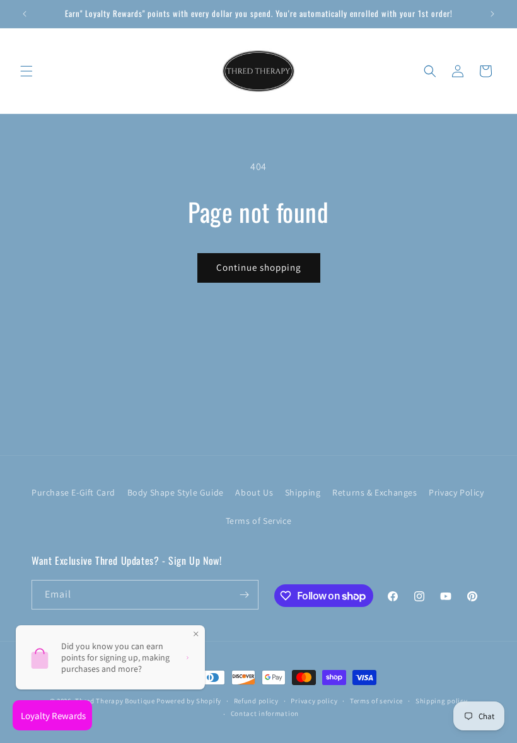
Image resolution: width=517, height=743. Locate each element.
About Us (254, 492)
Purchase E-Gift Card (73, 492)
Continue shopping (258, 267)
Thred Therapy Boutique (114, 700)
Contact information (265, 713)
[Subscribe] (244, 595)
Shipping (303, 492)
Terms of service (376, 700)
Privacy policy (314, 700)
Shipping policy (441, 700)
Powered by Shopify (188, 700)
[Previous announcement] (24, 14)
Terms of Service (259, 520)
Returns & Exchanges (374, 492)
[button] (26, 71)
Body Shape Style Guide (175, 492)
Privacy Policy (456, 492)
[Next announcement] (492, 14)
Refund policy (256, 700)
